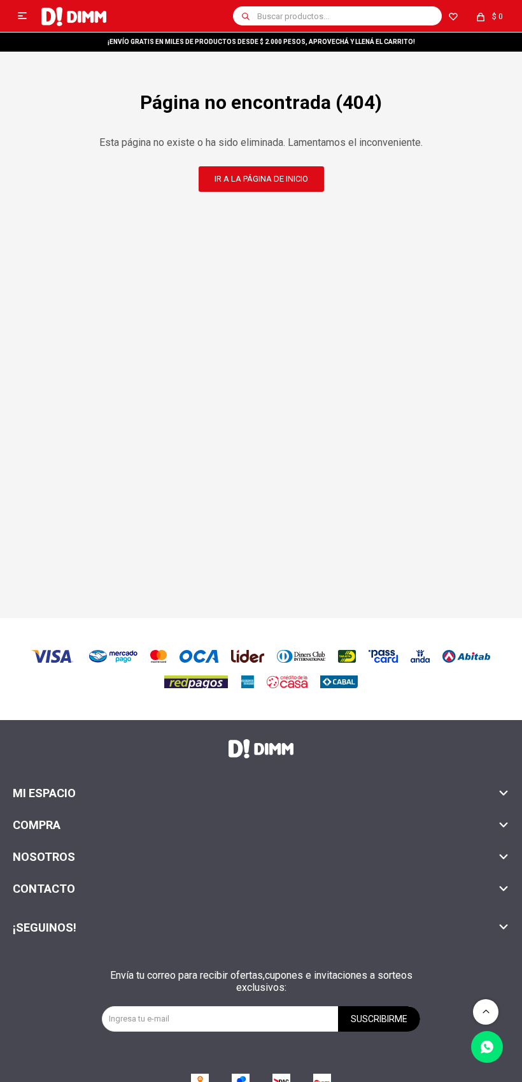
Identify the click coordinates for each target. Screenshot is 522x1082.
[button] (245, 16)
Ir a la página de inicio (261, 179)
